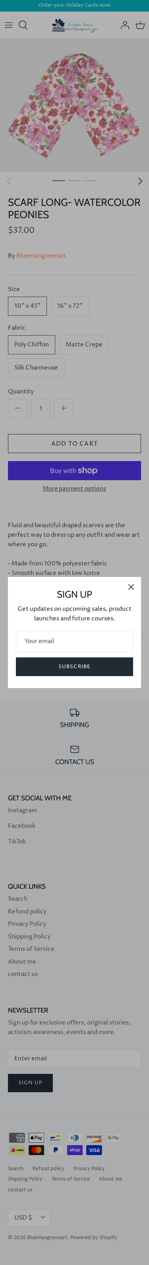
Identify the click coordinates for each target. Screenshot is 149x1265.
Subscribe (74, 666)
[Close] (131, 587)
